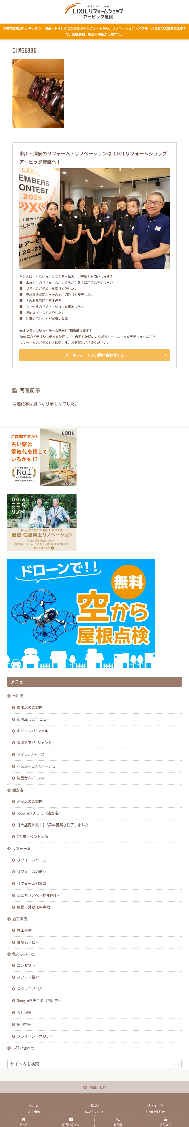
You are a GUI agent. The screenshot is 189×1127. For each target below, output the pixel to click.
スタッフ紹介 (28, 977)
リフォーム (21, 848)
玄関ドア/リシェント (34, 743)
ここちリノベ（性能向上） (39, 895)
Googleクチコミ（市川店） (39, 1001)
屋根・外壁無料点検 (33, 907)
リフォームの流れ (31, 872)
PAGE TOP (96, 1087)
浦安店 (17, 790)
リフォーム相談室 (31, 883)
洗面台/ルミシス (30, 778)
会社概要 (24, 1013)
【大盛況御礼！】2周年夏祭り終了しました (53, 825)
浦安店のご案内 (30, 801)
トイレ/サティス (30, 754)
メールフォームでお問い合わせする (94, 355)
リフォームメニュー (33, 860)
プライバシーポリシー (35, 1036)
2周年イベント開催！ (34, 837)
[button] (177, 1064)
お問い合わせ (23, 1048)
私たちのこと (23, 954)
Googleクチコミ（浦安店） (39, 813)
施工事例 (19, 919)
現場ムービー (28, 942)
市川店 (17, 696)
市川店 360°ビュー (33, 719)
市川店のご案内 (30, 707)
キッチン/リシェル (32, 731)
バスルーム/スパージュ (36, 766)
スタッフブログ (30, 989)
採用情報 (24, 1024)
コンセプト (26, 965)
